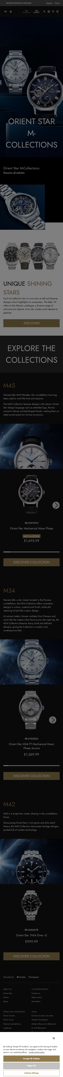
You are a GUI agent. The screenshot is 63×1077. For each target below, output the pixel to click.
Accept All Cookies (31, 1058)
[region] (31, 1054)
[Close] (53, 1038)
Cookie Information (37, 1052)
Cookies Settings (31, 1073)
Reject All (31, 1065)
